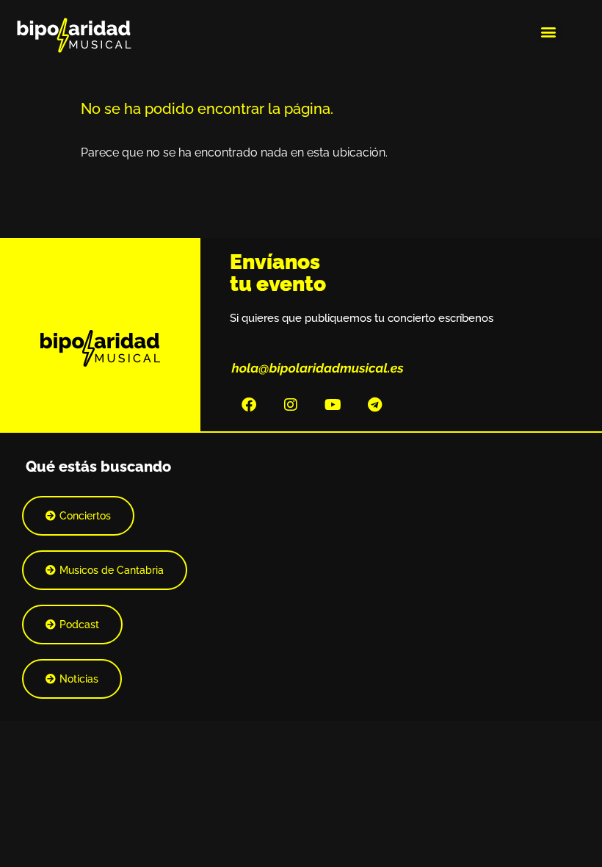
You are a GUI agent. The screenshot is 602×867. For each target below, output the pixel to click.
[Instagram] (291, 405)
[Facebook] (249, 405)
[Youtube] (332, 405)
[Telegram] (374, 405)
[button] (549, 31)
